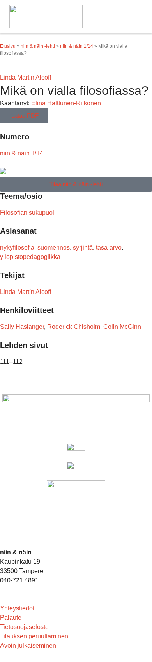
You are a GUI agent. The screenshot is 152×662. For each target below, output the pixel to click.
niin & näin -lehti (38, 46)
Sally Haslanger (22, 326)
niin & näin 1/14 (76, 46)
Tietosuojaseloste (24, 627)
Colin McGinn (122, 326)
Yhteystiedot (17, 608)
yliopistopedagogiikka (30, 257)
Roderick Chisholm (73, 326)
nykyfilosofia (17, 247)
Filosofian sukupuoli (28, 212)
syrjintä (83, 247)
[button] (134, 16)
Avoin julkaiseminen (28, 645)
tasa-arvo (109, 247)
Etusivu (8, 46)
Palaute (10, 617)
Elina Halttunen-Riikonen (66, 103)
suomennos (53, 247)
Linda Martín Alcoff (25, 77)
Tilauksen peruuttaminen (34, 636)
